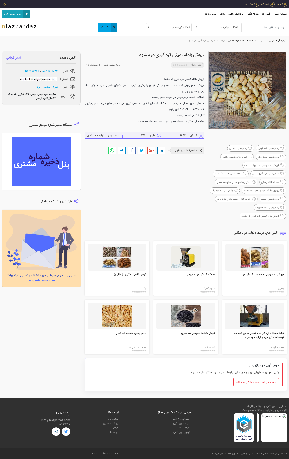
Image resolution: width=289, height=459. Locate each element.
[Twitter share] (141, 150)
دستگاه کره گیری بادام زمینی (199, 274)
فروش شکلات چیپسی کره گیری (198, 333)
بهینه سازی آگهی (181, 423)
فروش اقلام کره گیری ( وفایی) (130, 274)
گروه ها (266, 14)
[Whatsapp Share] (112, 150)
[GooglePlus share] (151, 150)
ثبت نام (265, 4)
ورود (279, 4)
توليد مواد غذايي (236, 41)
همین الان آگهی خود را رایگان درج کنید (256, 382)
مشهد (46, 87)
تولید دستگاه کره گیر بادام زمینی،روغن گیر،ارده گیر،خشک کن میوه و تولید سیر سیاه (259, 335)
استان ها (249, 4)
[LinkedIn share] (161, 150)
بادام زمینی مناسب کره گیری (131, 333)
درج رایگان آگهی (12, 14)
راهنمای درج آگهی (181, 419)
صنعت (252, 41)
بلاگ (222, 14)
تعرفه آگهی (253, 14)
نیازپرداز (282, 40)
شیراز (262, 41)
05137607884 (50, 71)
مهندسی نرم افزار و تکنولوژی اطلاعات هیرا (238, 453)
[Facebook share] (132, 150)
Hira (116, 453)
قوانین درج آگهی (181, 432)
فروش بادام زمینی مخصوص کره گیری (263, 274)
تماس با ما (211, 14)
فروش (115, 428)
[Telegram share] (122, 150)
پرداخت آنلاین (235, 14)
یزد (38, 87)
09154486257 (31, 71)
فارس (271, 41)
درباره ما (114, 432)
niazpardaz (19, 26)
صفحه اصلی (280, 14)
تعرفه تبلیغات (183, 428)
